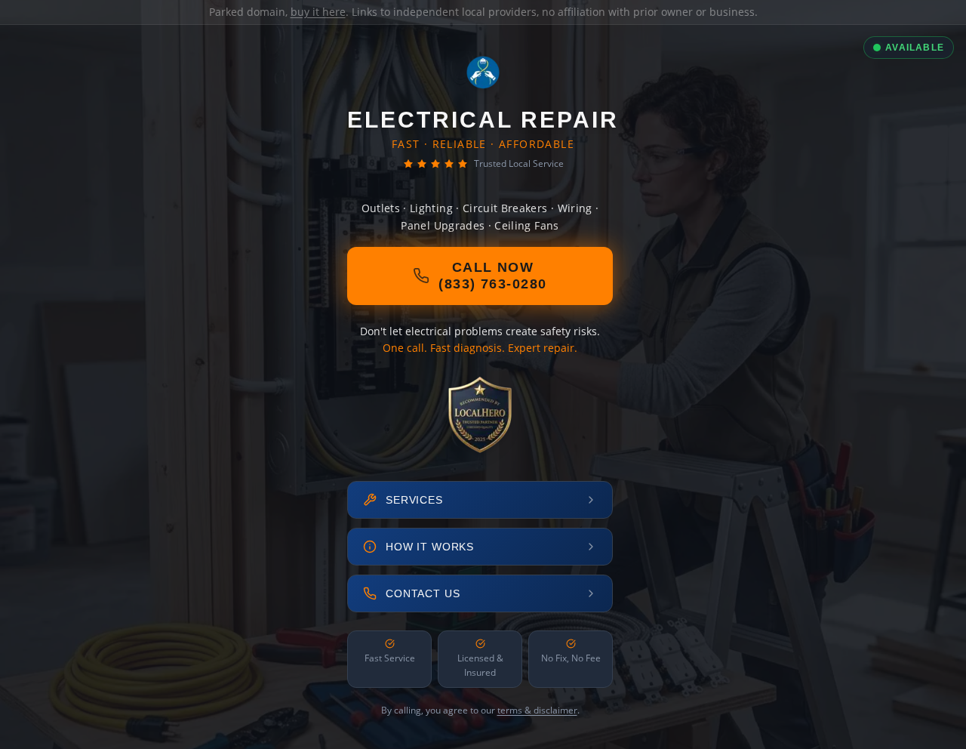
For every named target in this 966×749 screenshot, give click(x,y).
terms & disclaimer (537, 710)
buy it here (318, 12)
